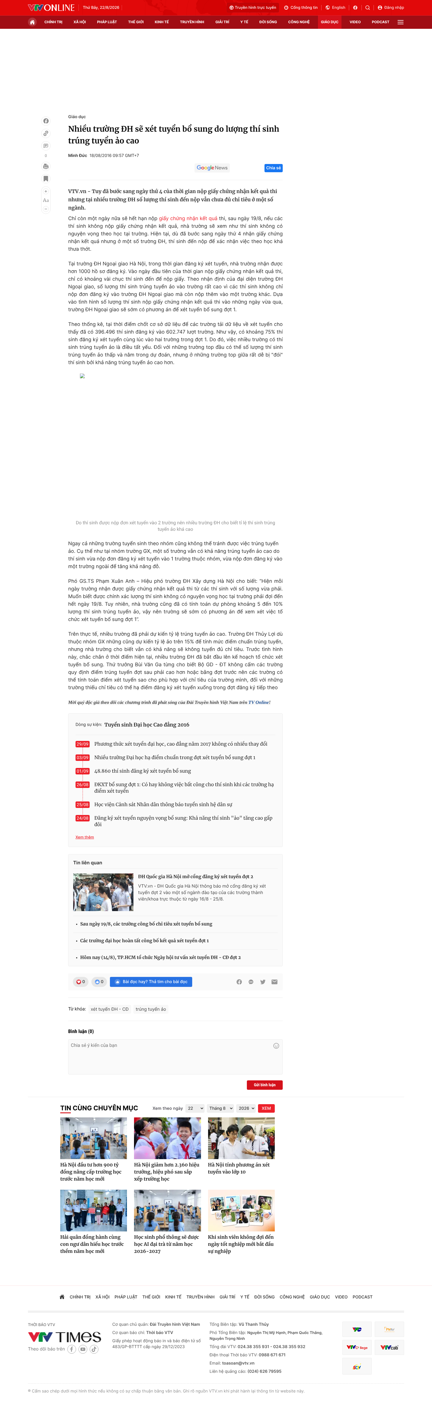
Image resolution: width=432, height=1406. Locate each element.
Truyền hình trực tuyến (255, 7)
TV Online (258, 702)
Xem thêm (85, 837)
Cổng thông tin (304, 7)
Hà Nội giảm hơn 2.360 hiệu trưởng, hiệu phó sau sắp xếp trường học (166, 1172)
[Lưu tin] (46, 178)
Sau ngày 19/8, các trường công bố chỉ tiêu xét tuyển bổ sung (146, 924)
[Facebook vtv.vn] (357, 7)
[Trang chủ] (32, 22)
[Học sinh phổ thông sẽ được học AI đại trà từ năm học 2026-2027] (167, 1210)
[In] (46, 166)
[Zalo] (250, 981)
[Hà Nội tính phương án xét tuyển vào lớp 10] (241, 1138)
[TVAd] (389, 1329)
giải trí (222, 22)
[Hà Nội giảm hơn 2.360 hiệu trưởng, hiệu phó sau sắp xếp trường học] (167, 1138)
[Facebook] (46, 121)
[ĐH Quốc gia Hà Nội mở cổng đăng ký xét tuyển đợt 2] (103, 892)
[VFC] (357, 1329)
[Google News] (212, 168)
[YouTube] (82, 1349)
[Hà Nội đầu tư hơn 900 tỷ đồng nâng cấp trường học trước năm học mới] (93, 1138)
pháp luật (107, 22)
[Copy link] (46, 133)
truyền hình (192, 22)
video (355, 22)
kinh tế (162, 22)
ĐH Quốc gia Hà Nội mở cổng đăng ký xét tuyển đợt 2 (195, 877)
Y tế (244, 22)
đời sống (268, 22)
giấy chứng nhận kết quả (188, 219)
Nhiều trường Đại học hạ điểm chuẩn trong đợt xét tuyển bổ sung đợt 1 (174, 758)
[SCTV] (357, 1366)
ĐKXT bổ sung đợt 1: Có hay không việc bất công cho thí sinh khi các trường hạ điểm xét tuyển (184, 788)
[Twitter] (262, 981)
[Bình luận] (46, 145)
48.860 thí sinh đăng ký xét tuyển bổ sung (142, 771)
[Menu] (400, 22)
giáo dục (330, 22)
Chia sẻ (273, 167)
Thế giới (136, 22)
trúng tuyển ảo (151, 1009)
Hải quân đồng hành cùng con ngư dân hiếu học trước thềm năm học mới (92, 1244)
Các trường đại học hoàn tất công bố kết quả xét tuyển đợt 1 (144, 941)
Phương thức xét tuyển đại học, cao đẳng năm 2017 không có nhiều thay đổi (180, 744)
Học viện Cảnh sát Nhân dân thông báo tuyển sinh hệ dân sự (163, 805)
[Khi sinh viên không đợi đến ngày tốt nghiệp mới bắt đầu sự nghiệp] (241, 1210)
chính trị (53, 22)
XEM (266, 1108)
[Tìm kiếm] (369, 7)
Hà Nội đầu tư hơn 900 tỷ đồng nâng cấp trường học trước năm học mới (90, 1172)
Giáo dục (77, 116)
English (338, 7)
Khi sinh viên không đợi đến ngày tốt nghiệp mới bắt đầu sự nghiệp (241, 1244)
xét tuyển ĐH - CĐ (110, 1009)
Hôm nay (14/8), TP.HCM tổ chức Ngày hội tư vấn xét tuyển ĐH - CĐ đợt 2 (160, 957)
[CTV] (357, 1347)
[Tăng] (46, 191)
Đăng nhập (394, 7)
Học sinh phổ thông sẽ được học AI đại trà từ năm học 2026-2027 (166, 1244)
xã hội (79, 22)
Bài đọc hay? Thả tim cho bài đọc (155, 981)
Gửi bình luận (265, 1085)
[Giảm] (46, 209)
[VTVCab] (389, 1347)
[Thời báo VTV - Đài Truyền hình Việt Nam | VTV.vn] (51, 7)
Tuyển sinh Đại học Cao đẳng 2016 (146, 725)
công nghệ (299, 22)
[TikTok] (94, 1349)
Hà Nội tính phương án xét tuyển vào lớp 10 (239, 1168)
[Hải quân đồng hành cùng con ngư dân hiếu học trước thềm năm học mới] (93, 1210)
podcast (380, 22)
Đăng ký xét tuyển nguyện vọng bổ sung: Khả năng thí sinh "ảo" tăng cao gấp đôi (183, 821)
